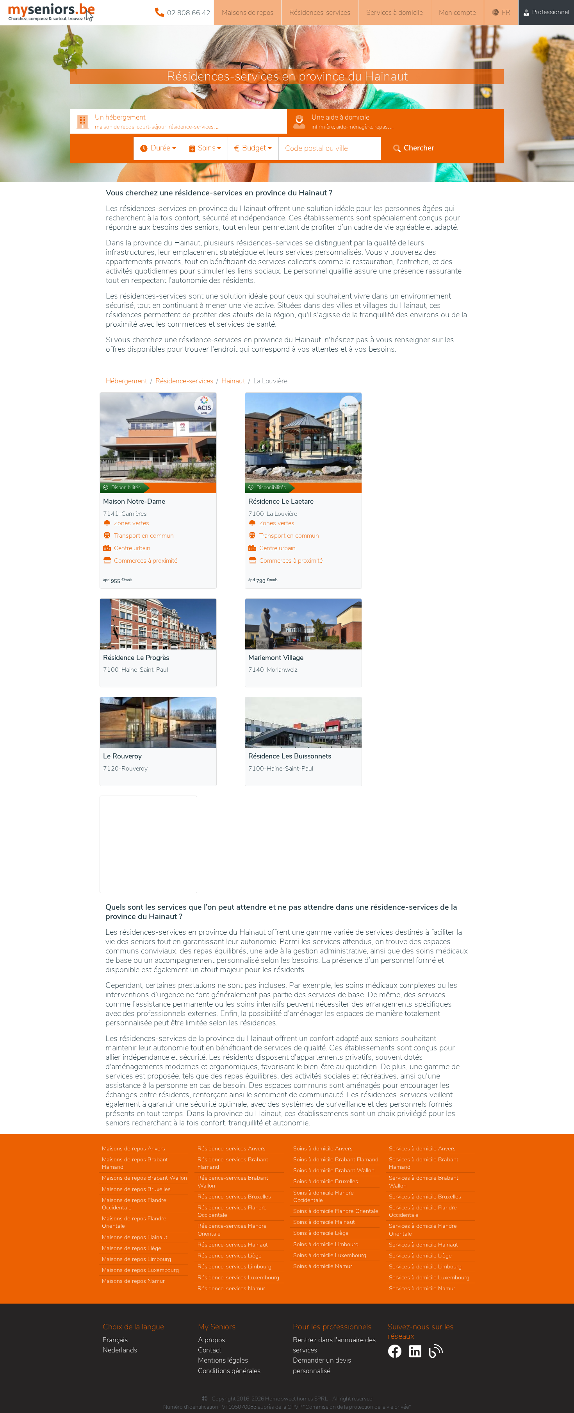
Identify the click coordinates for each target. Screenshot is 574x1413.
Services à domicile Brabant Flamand (423, 1163)
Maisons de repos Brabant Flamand (135, 1163)
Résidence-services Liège (230, 1255)
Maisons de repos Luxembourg (140, 1270)
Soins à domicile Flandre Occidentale (323, 1196)
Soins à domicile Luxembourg (329, 1255)
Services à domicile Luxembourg (429, 1277)
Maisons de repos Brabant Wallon (144, 1178)
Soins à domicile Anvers (323, 1148)
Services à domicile (394, 12)
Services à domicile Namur (422, 1288)
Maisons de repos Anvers (133, 1148)
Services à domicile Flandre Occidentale (423, 1211)
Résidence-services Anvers (232, 1148)
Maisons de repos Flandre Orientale (134, 1222)
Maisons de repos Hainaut (135, 1237)
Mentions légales (223, 1360)
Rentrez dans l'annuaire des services (334, 1345)
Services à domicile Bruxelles (425, 1196)
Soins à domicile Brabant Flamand (335, 1159)
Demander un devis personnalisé (322, 1365)
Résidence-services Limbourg (234, 1266)
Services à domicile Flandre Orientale (423, 1229)
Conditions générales (229, 1370)
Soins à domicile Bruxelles (325, 1181)
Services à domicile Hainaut (423, 1244)
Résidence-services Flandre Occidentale (232, 1211)
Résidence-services (184, 381)
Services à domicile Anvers (422, 1148)
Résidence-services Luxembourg (238, 1277)
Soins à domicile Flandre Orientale (335, 1211)
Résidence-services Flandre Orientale (232, 1229)
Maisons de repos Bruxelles (136, 1189)
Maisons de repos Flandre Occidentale (134, 1203)
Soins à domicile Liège (321, 1233)
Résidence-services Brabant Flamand (233, 1163)
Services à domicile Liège (420, 1255)
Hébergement (126, 381)
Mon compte (457, 12)
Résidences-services (319, 12)
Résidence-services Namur (231, 1288)
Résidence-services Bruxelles (234, 1196)
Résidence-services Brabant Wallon (233, 1181)
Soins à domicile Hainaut (324, 1222)
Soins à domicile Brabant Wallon (333, 1170)
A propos (211, 1340)
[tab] (178, 121)
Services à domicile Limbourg (425, 1266)
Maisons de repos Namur (133, 1281)
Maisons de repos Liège (131, 1248)
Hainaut (233, 381)
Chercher (419, 148)
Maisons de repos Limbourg (136, 1259)
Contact (209, 1350)
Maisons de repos (247, 12)
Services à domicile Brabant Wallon (423, 1181)
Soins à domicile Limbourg (325, 1244)
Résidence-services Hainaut (233, 1244)
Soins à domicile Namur (322, 1266)
